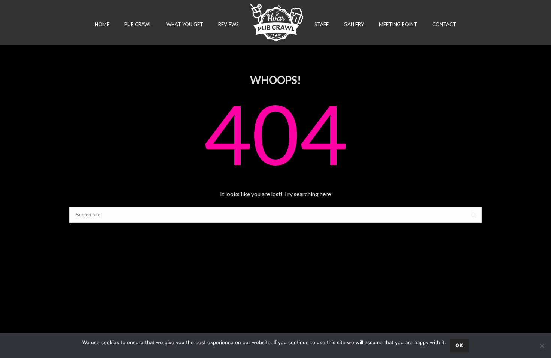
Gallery (354, 24)
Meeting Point (398, 24)
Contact (444, 24)
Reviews (228, 24)
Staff (321, 24)
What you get (184, 24)
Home (102, 24)
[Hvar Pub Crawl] (276, 22)
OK (459, 345)
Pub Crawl (137, 24)
